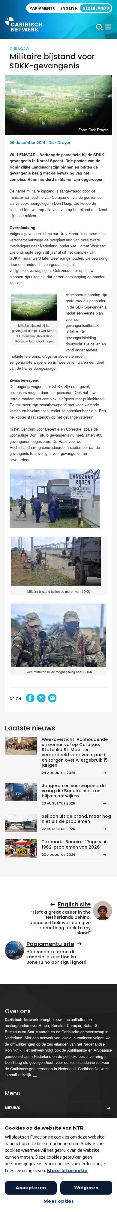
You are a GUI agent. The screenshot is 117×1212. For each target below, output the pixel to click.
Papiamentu (42, 8)
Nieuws (12, 1107)
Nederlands (95, 8)
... (35, 1074)
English (69, 8)
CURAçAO (19, 48)
